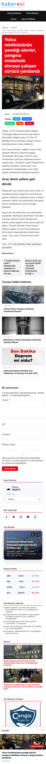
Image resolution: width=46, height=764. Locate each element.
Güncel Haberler (14, 13)
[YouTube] (28, 517)
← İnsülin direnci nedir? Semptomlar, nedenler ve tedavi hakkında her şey (12, 267)
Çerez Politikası (28, 19)
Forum (13, 19)
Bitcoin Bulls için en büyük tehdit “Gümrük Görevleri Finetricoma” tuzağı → (33, 267)
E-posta (6, 434)
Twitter (16, 119)
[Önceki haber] (33, 534)
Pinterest (29, 123)
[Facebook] (6, 517)
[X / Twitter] (14, 517)
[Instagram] (21, 517)
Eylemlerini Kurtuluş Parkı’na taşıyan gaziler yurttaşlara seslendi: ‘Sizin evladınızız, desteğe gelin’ (22, 616)
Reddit (20, 123)
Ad (4, 424)
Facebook (26, 119)
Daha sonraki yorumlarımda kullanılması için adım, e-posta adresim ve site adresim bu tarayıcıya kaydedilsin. (22, 460)
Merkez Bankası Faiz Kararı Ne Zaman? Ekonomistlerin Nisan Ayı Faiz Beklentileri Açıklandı (21, 610)
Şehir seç (10, 494)
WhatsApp (9, 123)
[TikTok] (35, 517)
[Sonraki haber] (38, 534)
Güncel (14, 28)
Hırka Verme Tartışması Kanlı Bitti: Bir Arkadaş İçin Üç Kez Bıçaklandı (23, 627)
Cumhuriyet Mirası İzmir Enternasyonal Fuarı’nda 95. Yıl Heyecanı (20, 622)
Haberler (5, 28)
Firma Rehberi (33, 13)
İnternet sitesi (8, 444)
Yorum (6, 400)
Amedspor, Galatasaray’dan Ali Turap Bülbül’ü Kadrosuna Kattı (23, 632)
